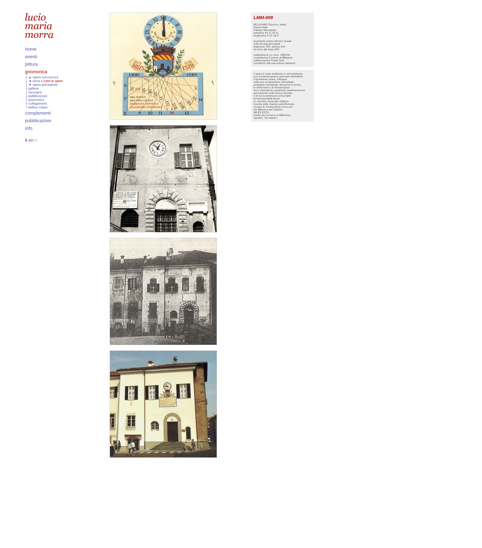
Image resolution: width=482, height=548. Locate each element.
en (31, 140)
